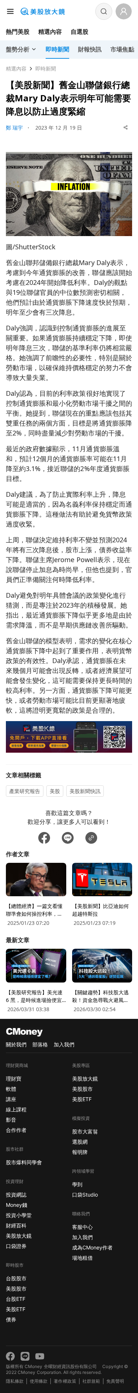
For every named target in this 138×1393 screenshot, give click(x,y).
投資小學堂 (19, 1215)
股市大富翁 (85, 1131)
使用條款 (38, 1381)
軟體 (11, 1089)
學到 (77, 1184)
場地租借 (82, 1258)
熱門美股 (17, 32)
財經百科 (16, 1225)
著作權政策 (65, 1381)
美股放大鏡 (19, 1236)
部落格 (40, 1044)
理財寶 (13, 1078)
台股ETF (15, 1299)
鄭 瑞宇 (14, 127)
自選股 (79, 32)
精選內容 (50, 32)
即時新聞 (45, 68)
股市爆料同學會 (24, 1162)
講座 (11, 1099)
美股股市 (16, 1288)
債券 (11, 1319)
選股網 (80, 1142)
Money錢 (16, 1205)
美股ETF (15, 1309)
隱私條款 (15, 1381)
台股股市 (16, 1278)
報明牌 (80, 1152)
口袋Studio (85, 1194)
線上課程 (16, 1109)
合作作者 (16, 1130)
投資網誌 (16, 1194)
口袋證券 (16, 1246)
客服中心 (82, 1227)
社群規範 (91, 1381)
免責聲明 (115, 1381)
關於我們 (16, 1044)
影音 (11, 1120)
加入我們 (64, 1044)
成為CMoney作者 (92, 1247)
